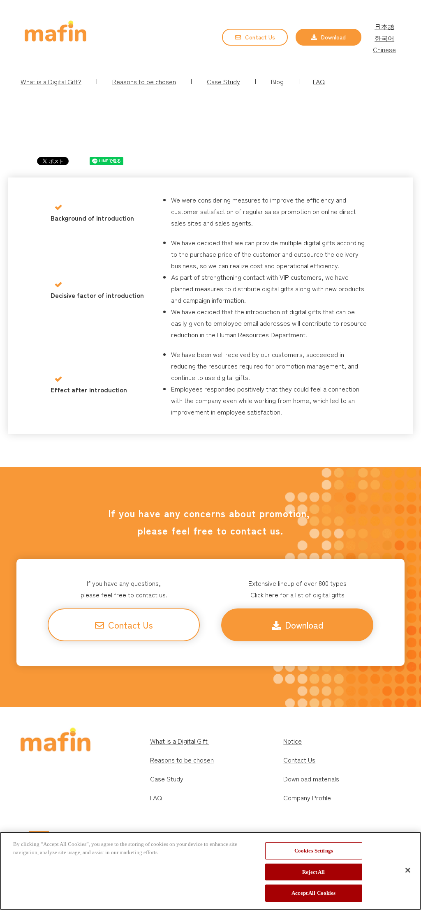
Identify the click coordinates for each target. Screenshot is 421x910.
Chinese (384, 49)
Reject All (313, 872)
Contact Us (260, 37)
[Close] (408, 870)
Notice (292, 741)
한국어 (384, 38)
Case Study (223, 81)
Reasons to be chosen (182, 760)
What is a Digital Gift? (51, 81)
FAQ (319, 81)
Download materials (311, 778)
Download (333, 37)
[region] (210, 871)
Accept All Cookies (313, 893)
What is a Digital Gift (179, 741)
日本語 (384, 26)
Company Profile (307, 797)
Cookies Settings (313, 851)
